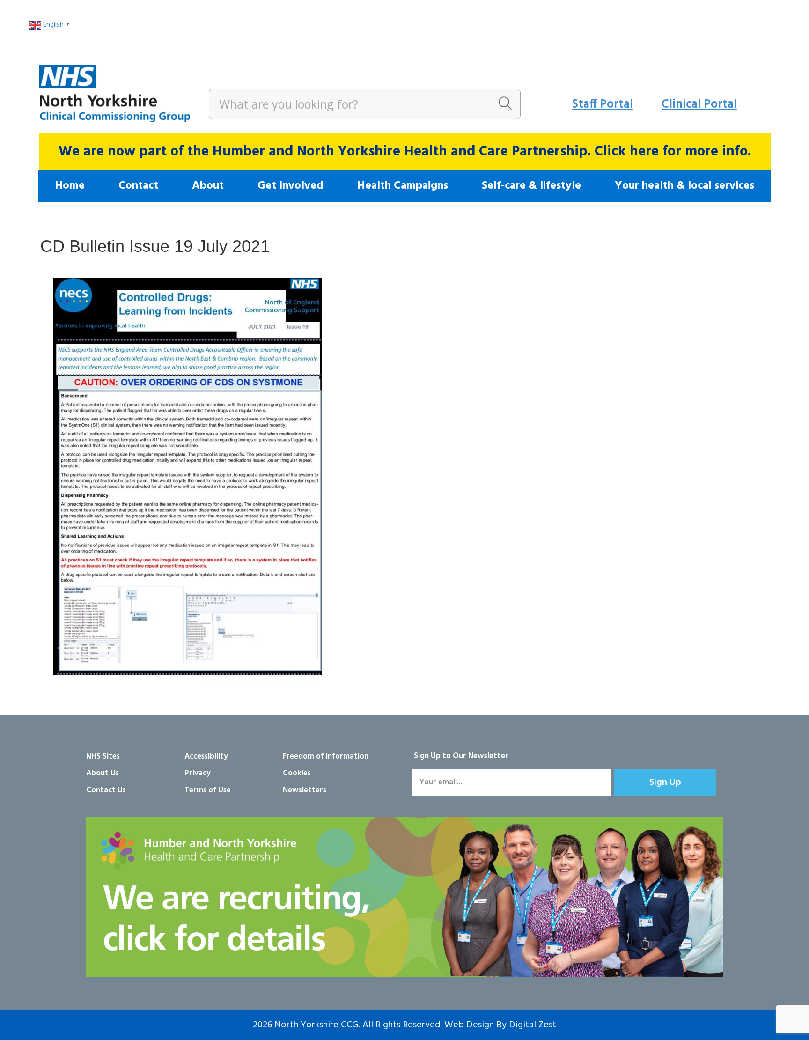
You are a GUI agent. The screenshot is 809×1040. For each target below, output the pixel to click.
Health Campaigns (402, 186)
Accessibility (206, 756)
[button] (665, 782)
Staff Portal (602, 104)
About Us (102, 773)
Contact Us (106, 790)
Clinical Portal (699, 104)
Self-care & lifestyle (531, 186)
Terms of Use (207, 790)
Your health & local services (684, 186)
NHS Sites (103, 756)
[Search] (505, 104)
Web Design (469, 1025)
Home (70, 186)
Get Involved (290, 186)
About (208, 186)
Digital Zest (532, 1025)
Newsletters (304, 790)
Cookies (297, 773)
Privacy (197, 773)
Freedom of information (325, 756)
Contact (138, 186)
